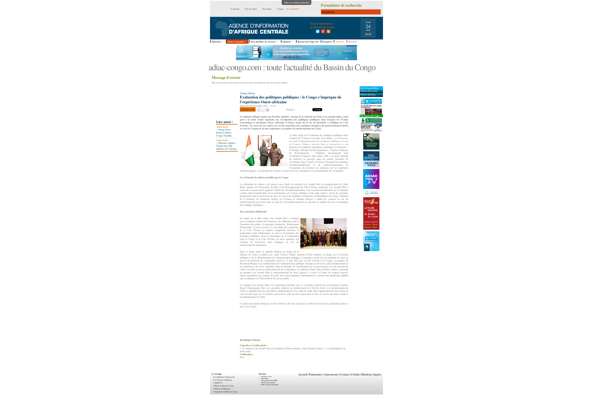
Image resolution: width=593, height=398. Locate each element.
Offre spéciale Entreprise (270, 384)
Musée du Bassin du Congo (224, 386)
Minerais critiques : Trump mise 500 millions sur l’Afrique (226, 145)
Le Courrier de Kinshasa (223, 380)
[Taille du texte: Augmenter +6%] (259, 110)
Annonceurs (331, 374)
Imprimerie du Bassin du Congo (226, 391)
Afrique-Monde (222, 127)
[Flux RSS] (328, 32)
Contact (344, 374)
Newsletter (265, 378)
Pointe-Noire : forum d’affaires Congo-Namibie (224, 132)
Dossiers (352, 41)
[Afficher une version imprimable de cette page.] (267, 109)
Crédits (355, 374)
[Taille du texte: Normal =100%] (263, 110)
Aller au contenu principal (296, 2)
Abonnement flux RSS (269, 380)
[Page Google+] (322, 32)
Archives (339, 41)
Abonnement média (268, 382)
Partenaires (315, 374)
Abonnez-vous (266, 376)
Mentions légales (371, 374)
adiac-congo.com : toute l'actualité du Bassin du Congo (291, 67)
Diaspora (327, 41)
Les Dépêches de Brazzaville (224, 377)
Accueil (302, 374)
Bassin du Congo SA (308, 41)
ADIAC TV (218, 383)
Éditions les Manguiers (222, 388)
